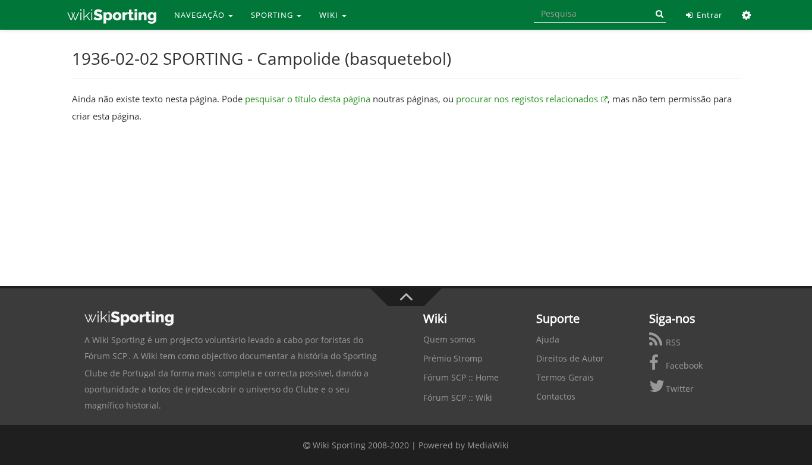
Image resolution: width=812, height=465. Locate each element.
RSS (672, 342)
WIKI (330, 15)
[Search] (657, 14)
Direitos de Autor (570, 358)
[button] (747, 15)
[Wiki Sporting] (111, 15)
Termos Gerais (565, 377)
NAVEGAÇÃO (200, 15)
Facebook (683, 365)
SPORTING (273, 15)
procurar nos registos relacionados (527, 99)
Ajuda (547, 339)
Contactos (555, 396)
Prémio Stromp (453, 358)
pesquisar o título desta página (307, 99)
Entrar (708, 15)
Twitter (678, 388)
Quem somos (449, 339)
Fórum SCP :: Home (461, 377)
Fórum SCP (105, 356)
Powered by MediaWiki (463, 445)
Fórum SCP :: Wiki (457, 397)
